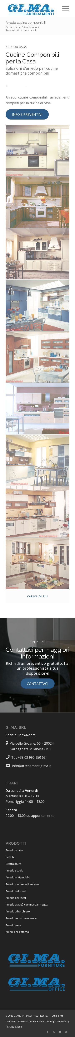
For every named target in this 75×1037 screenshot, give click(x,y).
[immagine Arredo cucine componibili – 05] (38, 357)
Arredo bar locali (16, 898)
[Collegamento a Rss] (66, 1032)
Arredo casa (13, 925)
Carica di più (37, 596)
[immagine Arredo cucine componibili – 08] (38, 512)
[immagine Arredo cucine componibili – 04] (38, 305)
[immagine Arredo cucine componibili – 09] (38, 563)
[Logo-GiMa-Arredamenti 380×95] (31, 8)
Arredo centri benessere (21, 918)
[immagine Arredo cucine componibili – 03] (38, 254)
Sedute (10, 857)
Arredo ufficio (14, 850)
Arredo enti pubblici (18, 877)
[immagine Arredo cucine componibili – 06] (38, 409)
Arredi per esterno (17, 932)
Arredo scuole (14, 870)
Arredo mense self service (22, 884)
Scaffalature (13, 864)
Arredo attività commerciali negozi (27, 904)
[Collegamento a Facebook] (47, 1032)
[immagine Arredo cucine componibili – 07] (38, 460)
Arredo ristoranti (16, 891)
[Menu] (63, 8)
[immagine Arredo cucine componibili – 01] (38, 150)
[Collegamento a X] (54, 1032)
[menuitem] (63, 8)
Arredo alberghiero (18, 911)
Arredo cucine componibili (26, 23)
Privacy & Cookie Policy (31, 1021)
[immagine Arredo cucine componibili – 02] (38, 202)
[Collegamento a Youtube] (60, 1032)
